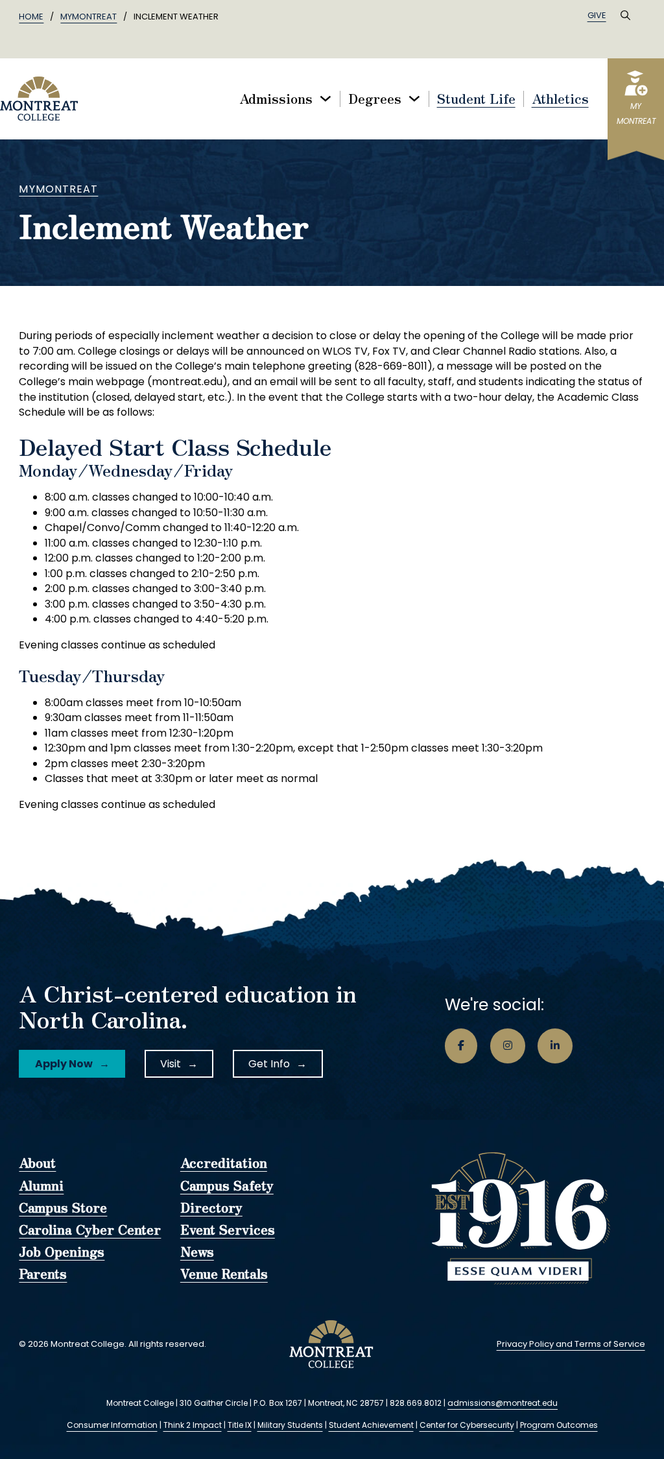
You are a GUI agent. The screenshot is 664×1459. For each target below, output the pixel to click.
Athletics (560, 99)
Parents (43, 1274)
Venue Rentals (224, 1274)
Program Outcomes (559, 1424)
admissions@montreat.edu (502, 1402)
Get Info (269, 1063)
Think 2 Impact (192, 1424)
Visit (170, 1063)
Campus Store (63, 1208)
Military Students (290, 1424)
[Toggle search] (625, 15)
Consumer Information (112, 1424)
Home (31, 16)
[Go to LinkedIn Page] (555, 1045)
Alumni (41, 1186)
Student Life (476, 99)
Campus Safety (227, 1186)
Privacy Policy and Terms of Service (571, 1344)
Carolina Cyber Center (90, 1230)
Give (596, 15)
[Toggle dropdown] (325, 98)
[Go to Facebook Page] (461, 1045)
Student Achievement (371, 1424)
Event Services (227, 1230)
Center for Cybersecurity (467, 1424)
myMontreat (88, 16)
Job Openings (61, 1252)
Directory (211, 1208)
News (197, 1252)
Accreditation (223, 1163)
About (37, 1163)
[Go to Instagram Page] (507, 1045)
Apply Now (64, 1063)
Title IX (240, 1424)
